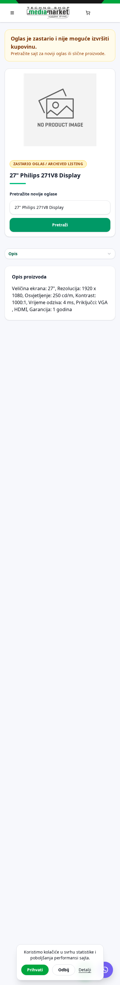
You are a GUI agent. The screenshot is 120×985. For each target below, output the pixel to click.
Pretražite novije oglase (33, 194)
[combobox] (60, 254)
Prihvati (35, 969)
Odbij (63, 969)
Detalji (85, 969)
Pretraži (60, 225)
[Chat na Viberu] (105, 970)
